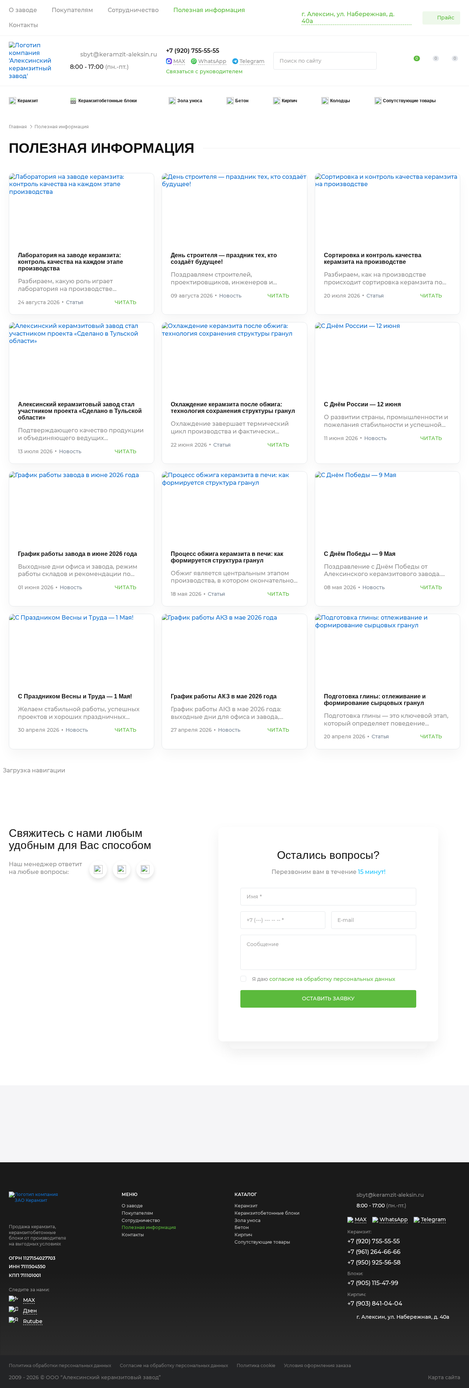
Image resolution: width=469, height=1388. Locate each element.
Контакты (23, 25)
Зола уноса (247, 1220)
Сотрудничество (133, 10)
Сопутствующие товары (262, 1242)
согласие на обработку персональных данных (332, 979)
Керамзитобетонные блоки (266, 1213)
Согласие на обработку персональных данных (174, 1365)
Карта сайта (444, 1377)
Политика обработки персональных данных (60, 1365)
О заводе (23, 10)
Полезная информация (209, 10)
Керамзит (246, 1205)
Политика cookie (256, 1365)
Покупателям (72, 10)
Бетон (241, 1227)
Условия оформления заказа (317, 1365)
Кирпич (243, 1234)
